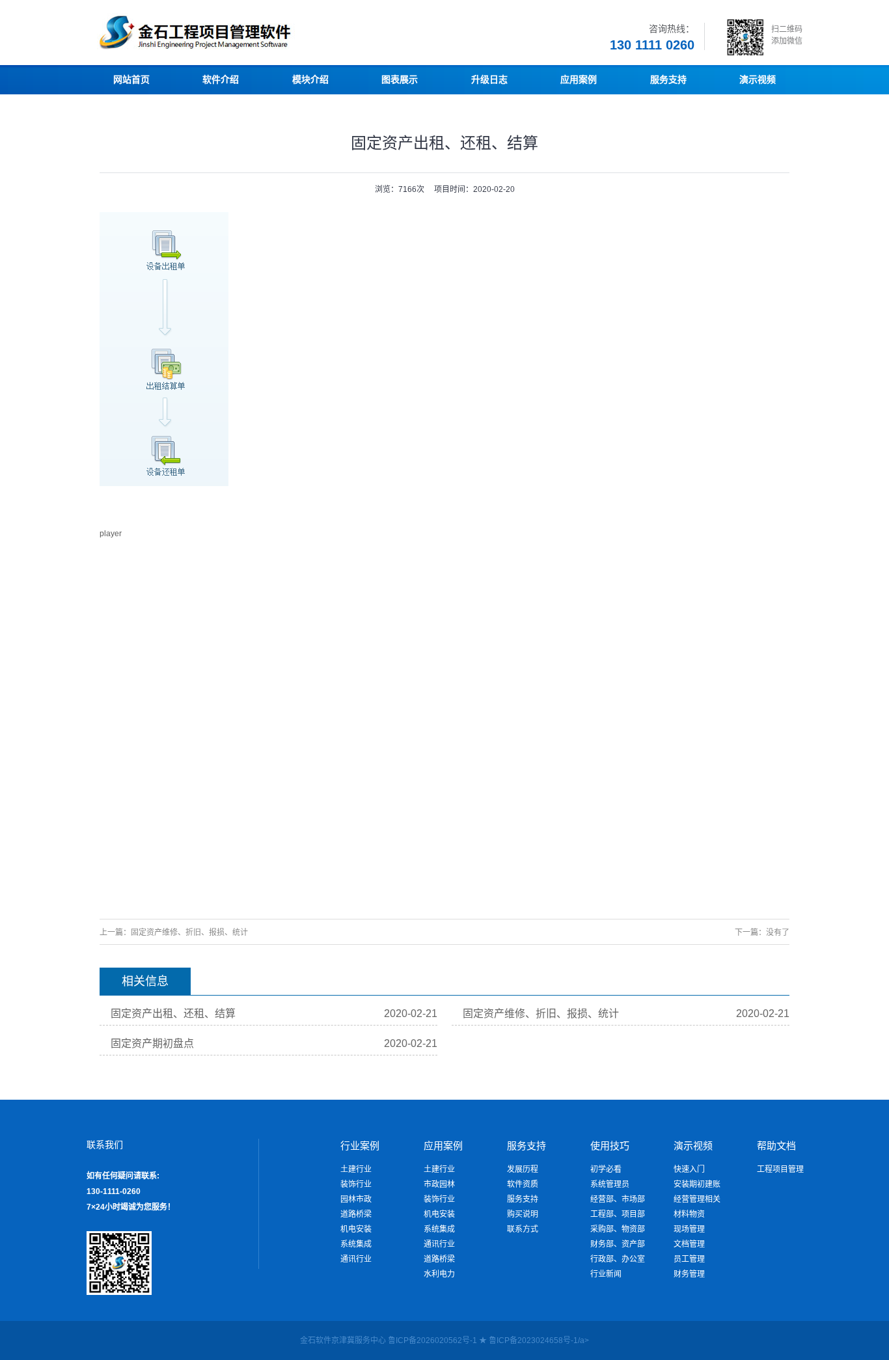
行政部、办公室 (617, 1259)
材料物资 (689, 1214)
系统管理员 (609, 1184)
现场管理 (689, 1229)
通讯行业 (356, 1259)
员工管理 (689, 1259)
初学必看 (606, 1169)
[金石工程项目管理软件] (236, 48)
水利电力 (439, 1274)
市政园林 (439, 1184)
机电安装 (356, 1229)
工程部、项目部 (617, 1214)
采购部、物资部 (617, 1229)
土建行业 (356, 1169)
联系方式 (522, 1229)
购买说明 (522, 1214)
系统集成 (356, 1244)
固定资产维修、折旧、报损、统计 (189, 932)
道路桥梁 (356, 1214)
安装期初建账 (697, 1184)
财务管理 (689, 1274)
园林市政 (356, 1199)
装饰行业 (356, 1184)
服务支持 (522, 1199)
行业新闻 (606, 1274)
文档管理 (689, 1244)
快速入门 (689, 1169)
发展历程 (522, 1169)
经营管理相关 (697, 1199)
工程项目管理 (780, 1169)
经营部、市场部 (617, 1199)
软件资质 (522, 1184)
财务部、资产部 (617, 1244)
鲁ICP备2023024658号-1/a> (539, 1340)
